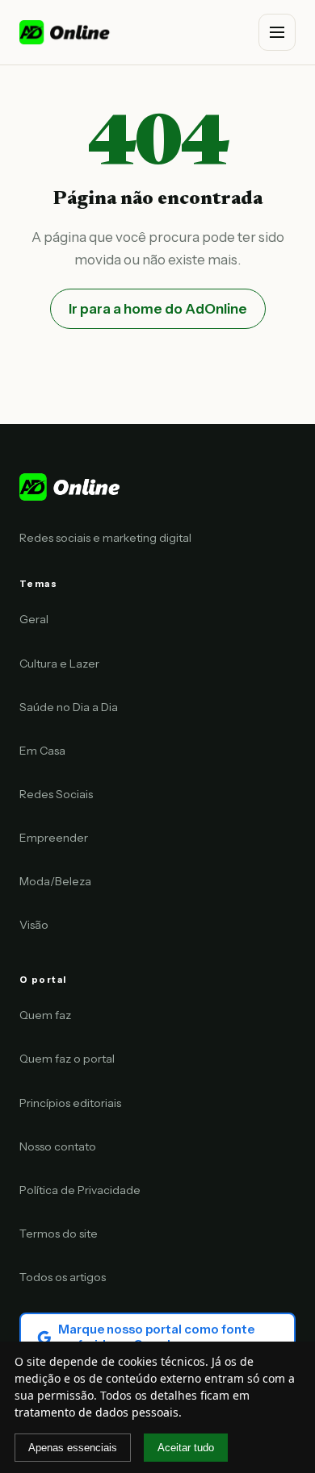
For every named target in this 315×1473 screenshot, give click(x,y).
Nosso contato (57, 1146)
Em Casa (42, 750)
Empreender (53, 837)
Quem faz (45, 1015)
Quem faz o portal (67, 1058)
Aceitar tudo (186, 1448)
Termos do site (58, 1233)
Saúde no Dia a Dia (68, 707)
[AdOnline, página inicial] (65, 32)
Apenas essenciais (72, 1448)
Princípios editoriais (70, 1103)
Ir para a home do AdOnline (158, 309)
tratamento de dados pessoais (96, 1412)
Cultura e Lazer (59, 663)
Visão (33, 925)
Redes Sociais (56, 794)
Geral (33, 619)
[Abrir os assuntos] (277, 32)
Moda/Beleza (55, 881)
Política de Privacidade (80, 1190)
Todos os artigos (62, 1277)
